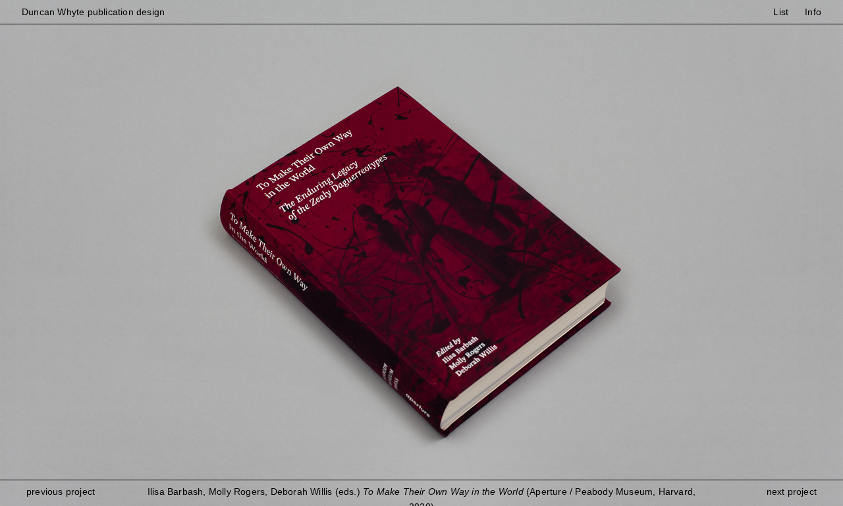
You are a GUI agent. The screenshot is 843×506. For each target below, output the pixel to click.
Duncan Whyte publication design (93, 11)
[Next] (632, 253)
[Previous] (211, 253)
